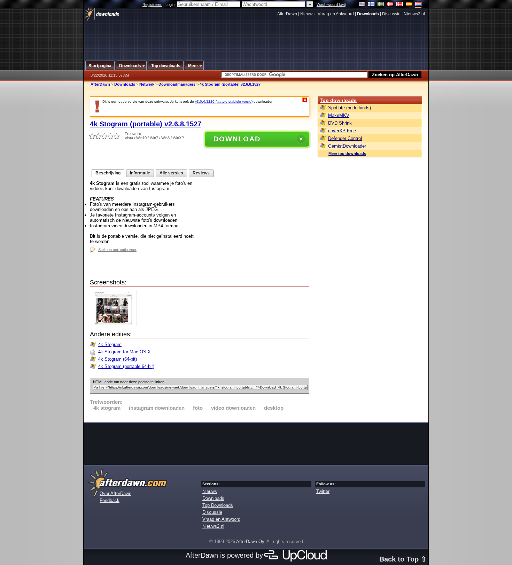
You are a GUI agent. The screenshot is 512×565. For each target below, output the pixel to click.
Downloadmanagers (176, 84)
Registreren (152, 4)
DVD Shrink (340, 123)
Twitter (322, 491)
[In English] (362, 5)
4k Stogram (110, 344)
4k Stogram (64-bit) (117, 359)
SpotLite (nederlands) (349, 107)
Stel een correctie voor (117, 250)
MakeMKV (338, 115)
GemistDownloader (347, 146)
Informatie (140, 173)
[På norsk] (390, 5)
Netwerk (146, 84)
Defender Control (345, 138)
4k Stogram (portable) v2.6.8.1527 (230, 84)
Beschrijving (108, 173)
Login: (171, 4)
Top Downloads (217, 505)
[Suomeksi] (371, 5)
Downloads (124, 84)
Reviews (201, 173)
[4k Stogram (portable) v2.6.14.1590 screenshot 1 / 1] (115, 324)
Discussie (391, 13)
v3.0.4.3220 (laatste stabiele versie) (224, 101)
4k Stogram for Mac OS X (124, 351)
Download (237, 139)
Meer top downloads (347, 153)
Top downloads (338, 100)
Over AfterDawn (115, 493)
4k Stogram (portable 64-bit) (126, 366)
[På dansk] (399, 5)
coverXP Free (342, 130)
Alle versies (171, 173)
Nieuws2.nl (414, 13)
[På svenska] (381, 5)
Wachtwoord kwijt (331, 4)
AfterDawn (287, 13)
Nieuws (307, 13)
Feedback (109, 500)
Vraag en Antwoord (336, 13)
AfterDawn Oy (250, 541)
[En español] (409, 5)
